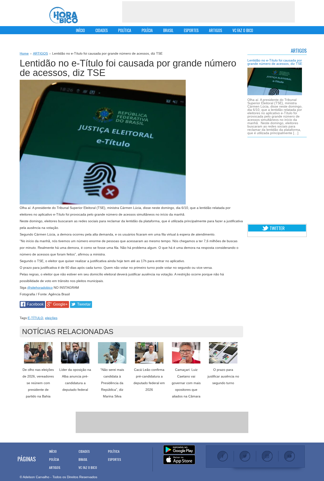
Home (24, 53)
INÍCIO (80, 30)
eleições (51, 318)
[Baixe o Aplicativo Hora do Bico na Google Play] (179, 450)
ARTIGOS (215, 30)
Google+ (60, 304)
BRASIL (168, 30)
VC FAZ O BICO (242, 30)
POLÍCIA (147, 30)
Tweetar (84, 304)
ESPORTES (191, 30)
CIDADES (101, 30)
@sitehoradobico (40, 287)
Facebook (35, 304)
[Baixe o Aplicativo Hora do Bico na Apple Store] (179, 460)
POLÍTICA (124, 30)
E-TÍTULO (35, 318)
